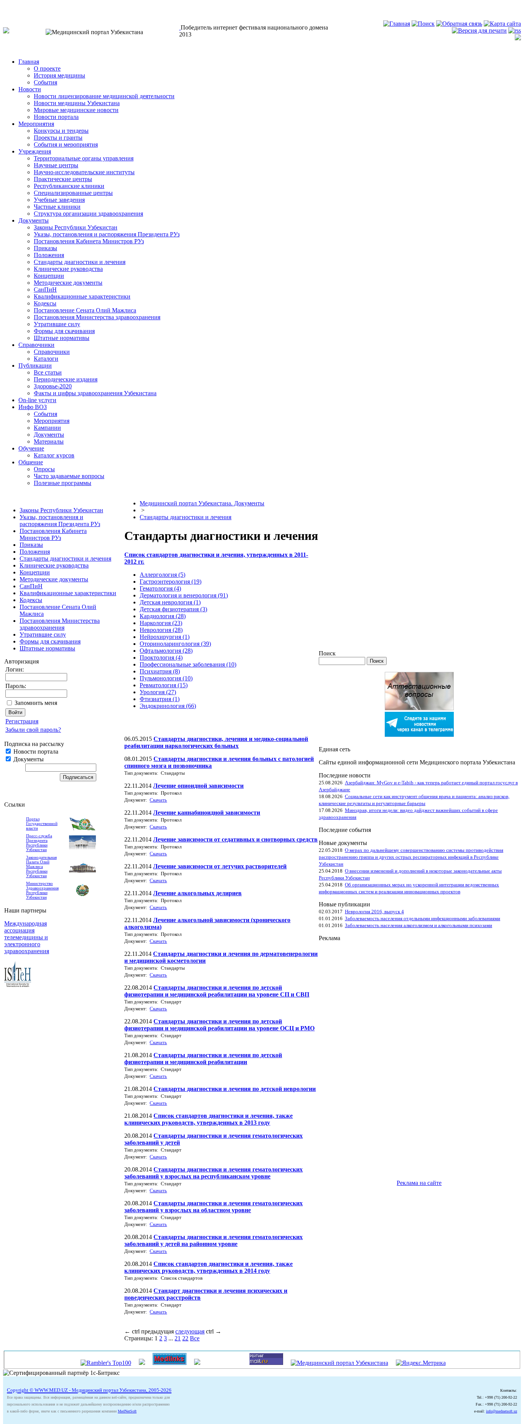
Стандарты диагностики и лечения (79, 262)
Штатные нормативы (61, 338)
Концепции (49, 275)
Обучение (31, 448)
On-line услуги (37, 400)
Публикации (35, 365)
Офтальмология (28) (166, 650)
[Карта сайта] (502, 23)
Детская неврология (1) (170, 602)
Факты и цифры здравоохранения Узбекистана (95, 393)
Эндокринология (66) (168, 706)
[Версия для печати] (479, 30)
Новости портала (56, 117)
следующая (189, 1331)
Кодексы (45, 303)
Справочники (36, 345)
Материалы (49, 441)
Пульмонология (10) (166, 678)
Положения (49, 255)
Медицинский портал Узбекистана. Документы (202, 503)
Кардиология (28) (163, 616)
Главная (28, 61)
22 (185, 1338)
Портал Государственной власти (42, 823)
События (45, 82)
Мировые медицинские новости (76, 110)
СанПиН (45, 289)
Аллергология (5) (162, 574)
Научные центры (56, 165)
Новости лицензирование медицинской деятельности (104, 96)
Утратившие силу (57, 324)
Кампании (47, 427)
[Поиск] (423, 23)
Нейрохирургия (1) (164, 637)
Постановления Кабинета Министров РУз (89, 241)
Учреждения (34, 151)
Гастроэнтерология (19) (170, 581)
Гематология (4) (160, 588)
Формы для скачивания (64, 331)
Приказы (45, 248)
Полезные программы (62, 483)
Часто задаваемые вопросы (69, 476)
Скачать (158, 800)
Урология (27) (158, 692)
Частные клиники (57, 206)
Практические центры (63, 179)
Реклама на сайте (419, 1183)
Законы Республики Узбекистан (75, 227)
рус (22, 6)
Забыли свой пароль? (33, 729)
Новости (29, 89)
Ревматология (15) (164, 685)
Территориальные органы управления (83, 158)
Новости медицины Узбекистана (77, 103)
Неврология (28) (161, 630)
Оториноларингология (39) (175, 643)
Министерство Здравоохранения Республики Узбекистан (42, 890)
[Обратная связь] (459, 23)
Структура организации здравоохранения (88, 213)
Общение (30, 462)
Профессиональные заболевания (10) (188, 664)
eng (36, 6)
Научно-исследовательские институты (84, 172)
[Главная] (396, 23)
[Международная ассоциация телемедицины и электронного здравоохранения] (17, 985)
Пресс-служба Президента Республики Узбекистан (39, 842)
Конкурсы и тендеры (61, 130)
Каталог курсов (54, 455)
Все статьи (48, 372)
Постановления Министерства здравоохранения (97, 317)
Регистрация (21, 721)
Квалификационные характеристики (82, 296)
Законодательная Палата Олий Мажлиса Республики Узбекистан (41, 866)
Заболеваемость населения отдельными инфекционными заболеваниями (422, 918)
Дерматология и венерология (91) (184, 595)
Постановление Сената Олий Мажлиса (85, 310)
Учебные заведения (59, 199)
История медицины (59, 75)
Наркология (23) (161, 623)
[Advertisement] (349, 1057)
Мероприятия (36, 123)
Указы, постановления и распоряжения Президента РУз (107, 234)
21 (178, 1338)
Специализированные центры (73, 193)
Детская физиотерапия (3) (173, 609)
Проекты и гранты (58, 137)
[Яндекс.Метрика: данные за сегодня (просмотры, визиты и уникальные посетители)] (421, 1363)
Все (194, 1338)
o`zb (8, 6)
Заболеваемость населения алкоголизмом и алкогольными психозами (418, 925)
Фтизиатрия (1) (160, 699)
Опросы (44, 469)
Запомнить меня (36, 703)
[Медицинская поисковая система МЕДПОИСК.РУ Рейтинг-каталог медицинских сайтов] (197, 1363)
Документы (33, 220)
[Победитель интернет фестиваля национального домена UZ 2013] (180, 27)
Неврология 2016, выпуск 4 (374, 911)
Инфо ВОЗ (32, 407)
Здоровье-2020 (53, 386)
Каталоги (46, 358)
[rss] (514, 30)
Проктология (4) (161, 657)
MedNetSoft (127, 1411)
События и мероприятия (66, 144)
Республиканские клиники (69, 186)
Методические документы (68, 282)
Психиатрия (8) (160, 671)
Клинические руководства (68, 269)
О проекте (47, 68)
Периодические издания (65, 379)
